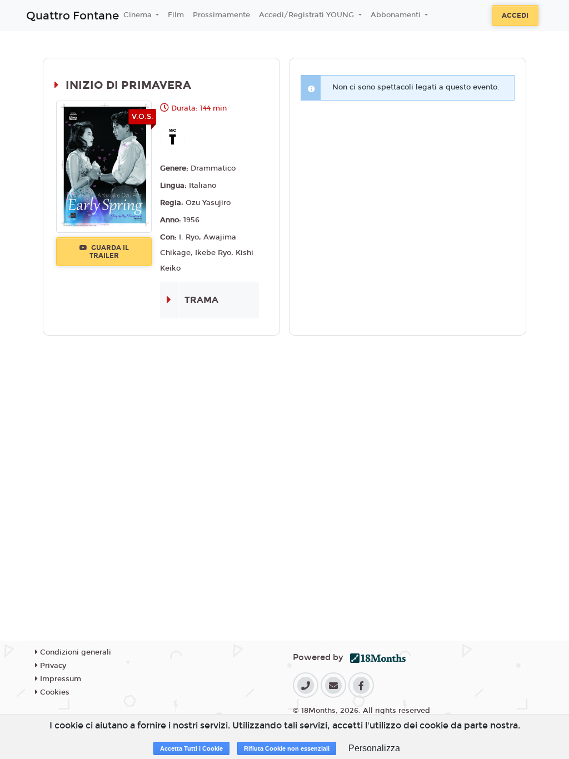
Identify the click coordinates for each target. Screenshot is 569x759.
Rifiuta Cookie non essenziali (287, 748)
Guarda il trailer (109, 251)
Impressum (59, 679)
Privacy (52, 665)
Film (176, 15)
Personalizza (374, 748)
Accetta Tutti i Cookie (191, 748)
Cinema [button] (138, 15)
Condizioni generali (74, 652)
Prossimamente (221, 15)
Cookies (53, 692)
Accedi (515, 15)
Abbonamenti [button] (397, 15)
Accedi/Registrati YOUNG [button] (307, 15)
